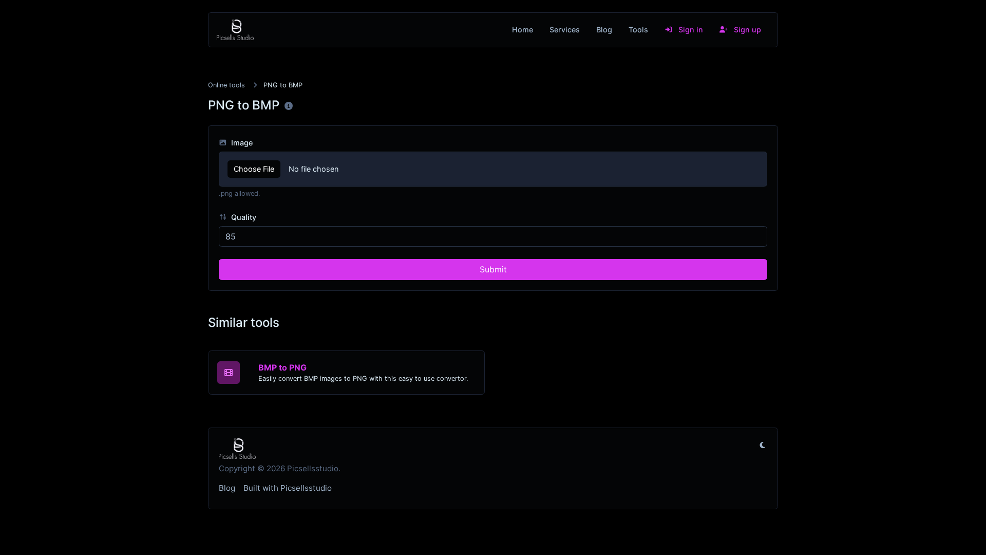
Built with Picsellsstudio (287, 488)
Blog (604, 29)
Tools (638, 29)
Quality (242, 217)
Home (522, 29)
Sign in (689, 29)
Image (241, 142)
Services (564, 29)
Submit (493, 269)
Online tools (226, 85)
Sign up (746, 29)
